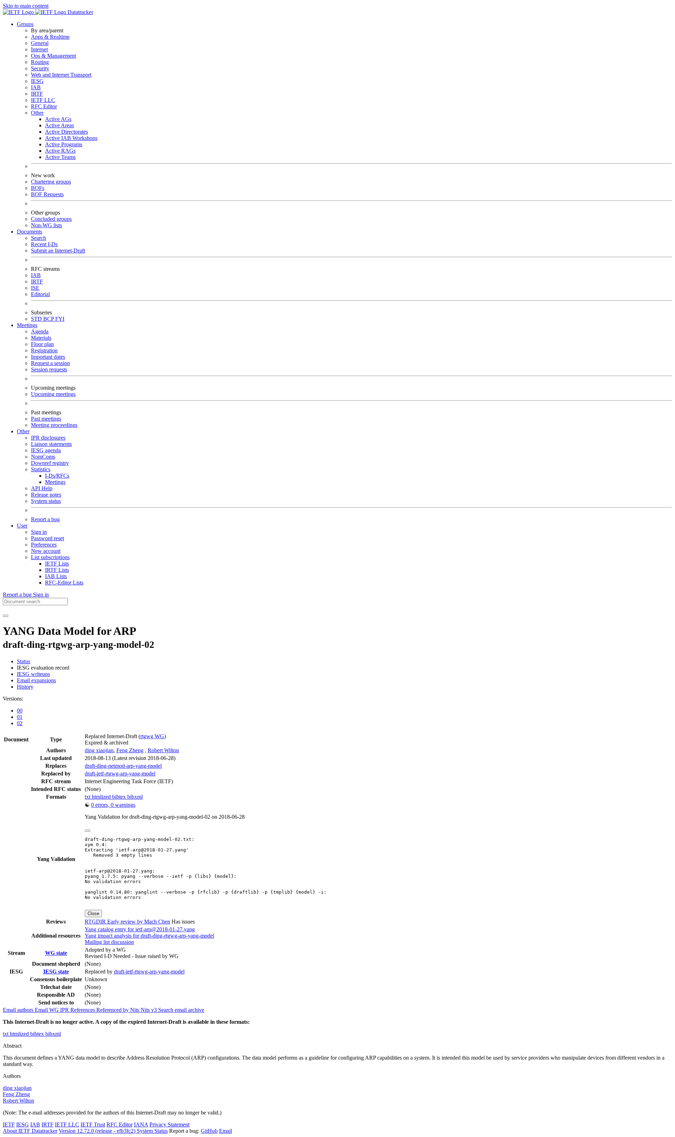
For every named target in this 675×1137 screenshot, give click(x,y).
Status (23, 661)
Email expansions (36, 680)
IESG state (56, 972)
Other (37, 113)
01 (19, 717)
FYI (59, 319)
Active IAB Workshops (71, 138)
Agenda (40, 331)
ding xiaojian (99, 750)
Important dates (48, 357)
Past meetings (46, 419)
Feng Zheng (129, 750)
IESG (37, 81)
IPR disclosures (48, 438)
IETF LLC (43, 100)
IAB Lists (56, 576)
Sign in (39, 532)
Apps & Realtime (50, 37)
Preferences (44, 545)
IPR (65, 1010)
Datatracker (79, 12)
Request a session (50, 363)
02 (19, 723)
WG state (56, 953)
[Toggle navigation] (5, 616)
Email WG (47, 1010)
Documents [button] (29, 232)
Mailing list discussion (109, 942)
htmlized (102, 797)
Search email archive (181, 1010)
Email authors (19, 1010)
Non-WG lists (46, 225)
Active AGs (58, 119)
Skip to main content (26, 6)
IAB (36, 87)
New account (45, 551)
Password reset (47, 538)
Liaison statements (51, 444)
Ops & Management (53, 56)
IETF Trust (93, 1125)
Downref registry (50, 463)
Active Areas (59, 125)
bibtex (119, 797)
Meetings (55, 482)
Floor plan (42, 344)
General (40, 43)
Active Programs (63, 144)
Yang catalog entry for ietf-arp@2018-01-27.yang (140, 929)
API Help (41, 488)
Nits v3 (149, 1010)
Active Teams (60, 157)
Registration (44, 350)
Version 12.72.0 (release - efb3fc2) (98, 1131)
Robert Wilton (163, 750)
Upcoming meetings (53, 394)
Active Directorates (66, 132)
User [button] (22, 526)
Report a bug (45, 519)
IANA (141, 1125)
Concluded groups (51, 219)
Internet (39, 49)
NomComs (43, 457)
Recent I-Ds (44, 244)
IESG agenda (46, 450)
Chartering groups (51, 182)
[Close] (87, 831)
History (25, 687)
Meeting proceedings (54, 425)
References (83, 1010)
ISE (35, 288)
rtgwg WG (152, 736)
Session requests (49, 369)
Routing (40, 62)
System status (46, 501)
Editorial (40, 294)
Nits (135, 1010)
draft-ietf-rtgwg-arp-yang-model (120, 774)
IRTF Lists (57, 570)
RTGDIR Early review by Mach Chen (127, 922)
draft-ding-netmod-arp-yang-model (123, 766)
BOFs (37, 188)
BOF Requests (47, 194)
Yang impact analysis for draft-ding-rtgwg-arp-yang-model (149, 936)
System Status (152, 1131)
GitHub (209, 1131)
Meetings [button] (27, 325)
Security (40, 68)
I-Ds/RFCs (57, 476)
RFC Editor (44, 106)
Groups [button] (25, 24)
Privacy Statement (169, 1125)
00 (19, 711)
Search (38, 238)
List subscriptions (50, 557)
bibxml (135, 797)
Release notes (46, 495)
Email (225, 1131)
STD (37, 319)
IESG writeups (33, 674)
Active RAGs (60, 151)
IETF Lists (57, 564)
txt (88, 797)
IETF (9, 1125)
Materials (41, 338)
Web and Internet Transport (61, 75)
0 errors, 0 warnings (113, 805)
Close (93, 913)
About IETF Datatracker (30, 1131)
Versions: (13, 699)
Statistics (40, 469)
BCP (49, 319)
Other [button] (23, 431)
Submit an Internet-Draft (58, 251)
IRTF (37, 94)
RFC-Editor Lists (64, 583)
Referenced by (113, 1010)
